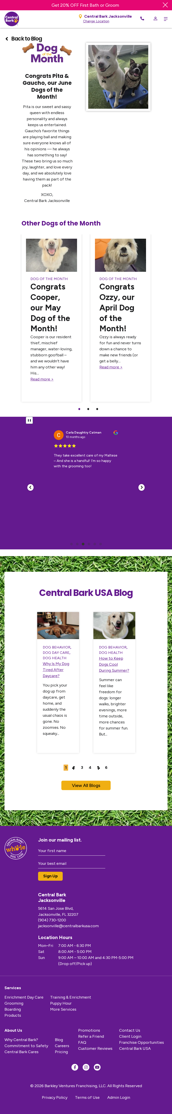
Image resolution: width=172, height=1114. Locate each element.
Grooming (13, 1003)
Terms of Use (87, 1097)
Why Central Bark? (21, 1039)
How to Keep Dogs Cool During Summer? (114, 664)
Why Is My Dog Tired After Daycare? (56, 669)
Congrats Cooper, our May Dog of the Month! (50, 307)
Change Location (96, 21)
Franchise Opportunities (141, 1042)
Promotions (89, 1030)
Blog (59, 1039)
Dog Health (55, 658)
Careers (62, 1045)
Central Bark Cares (21, 1051)
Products (12, 1015)
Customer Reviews (95, 1048)
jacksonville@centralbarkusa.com (68, 925)
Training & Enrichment (70, 997)
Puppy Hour (61, 1003)
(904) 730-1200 (52, 920)
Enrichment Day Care (23, 997)
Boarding (12, 1009)
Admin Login (118, 1097)
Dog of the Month (49, 279)
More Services (63, 1009)
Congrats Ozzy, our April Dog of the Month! (117, 307)
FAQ (82, 1042)
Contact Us (129, 1030)
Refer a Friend (91, 1036)
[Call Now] (142, 19)
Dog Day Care (56, 653)
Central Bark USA (135, 1048)
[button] (30, 487)
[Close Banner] (165, 5)
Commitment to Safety (26, 1045)
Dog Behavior (56, 647)
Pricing (61, 1051)
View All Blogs (86, 785)
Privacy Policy (54, 1097)
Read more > (42, 379)
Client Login (130, 1036)
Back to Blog (26, 38)
